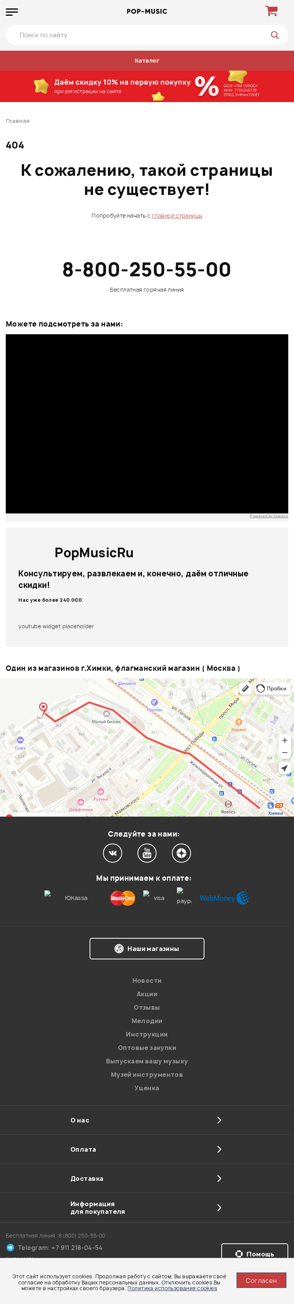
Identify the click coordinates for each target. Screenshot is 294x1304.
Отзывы (147, 1007)
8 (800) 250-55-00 (82, 1235)
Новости (147, 980)
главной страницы (177, 215)
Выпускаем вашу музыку (147, 1061)
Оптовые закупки (147, 1047)
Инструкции (147, 1034)
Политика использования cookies (172, 1288)
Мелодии (147, 1021)
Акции (147, 994)
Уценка (147, 1088)
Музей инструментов (147, 1074)
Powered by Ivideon (269, 516)
